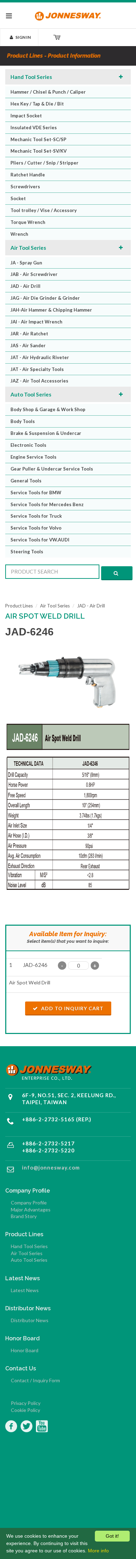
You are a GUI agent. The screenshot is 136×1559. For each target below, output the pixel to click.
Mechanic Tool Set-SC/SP (38, 139)
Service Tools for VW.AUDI (39, 539)
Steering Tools (26, 551)
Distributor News (29, 1320)
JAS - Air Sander (28, 345)
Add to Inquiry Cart (72, 1008)
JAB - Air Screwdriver (34, 274)
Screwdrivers (25, 186)
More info (98, 1550)
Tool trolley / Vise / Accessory (43, 210)
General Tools (25, 480)
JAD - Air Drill (25, 286)
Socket (18, 198)
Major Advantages (31, 1209)
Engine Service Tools (33, 457)
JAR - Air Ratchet (29, 333)
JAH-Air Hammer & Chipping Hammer (51, 310)
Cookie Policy (25, 1410)
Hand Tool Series (31, 77)
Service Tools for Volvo (35, 528)
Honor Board (24, 1350)
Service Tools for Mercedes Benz (47, 504)
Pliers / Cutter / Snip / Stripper (44, 163)
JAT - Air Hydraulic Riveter (39, 357)
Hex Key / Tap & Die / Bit (37, 104)
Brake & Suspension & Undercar (45, 433)
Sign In (23, 37)
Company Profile (29, 1202)
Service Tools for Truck (36, 516)
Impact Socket (26, 115)
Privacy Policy (25, 1403)
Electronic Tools (28, 445)
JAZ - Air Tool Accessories (39, 381)
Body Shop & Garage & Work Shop (47, 409)
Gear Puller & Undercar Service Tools (51, 469)
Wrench (19, 234)
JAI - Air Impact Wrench (36, 322)
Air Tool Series (28, 248)
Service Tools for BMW (35, 492)
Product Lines (19, 606)
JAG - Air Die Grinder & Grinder (45, 298)
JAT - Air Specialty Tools (37, 369)
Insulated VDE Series (33, 127)
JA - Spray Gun (26, 262)
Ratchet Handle (27, 174)
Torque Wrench (27, 222)
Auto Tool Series (30, 394)
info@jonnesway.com (51, 1167)
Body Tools (22, 421)
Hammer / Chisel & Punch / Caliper (48, 92)
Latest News (25, 1290)
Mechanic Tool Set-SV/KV (38, 151)
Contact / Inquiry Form (35, 1380)
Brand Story (24, 1216)
